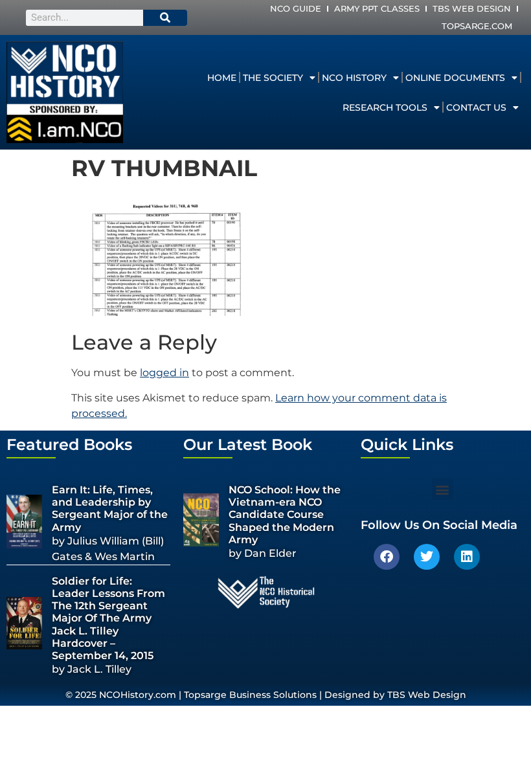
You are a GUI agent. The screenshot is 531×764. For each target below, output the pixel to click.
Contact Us (476, 107)
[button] (442, 489)
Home (221, 78)
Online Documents (455, 78)
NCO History (354, 78)
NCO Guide (295, 8)
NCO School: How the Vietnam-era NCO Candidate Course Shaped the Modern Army (285, 515)
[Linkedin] (467, 557)
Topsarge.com (477, 26)
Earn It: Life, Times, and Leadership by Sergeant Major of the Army (110, 509)
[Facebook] (387, 557)
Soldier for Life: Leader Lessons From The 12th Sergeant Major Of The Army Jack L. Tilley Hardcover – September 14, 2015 (108, 618)
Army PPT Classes (377, 8)
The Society (273, 78)
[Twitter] (427, 557)
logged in (164, 372)
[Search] (165, 18)
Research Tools (385, 107)
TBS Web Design (472, 8)
